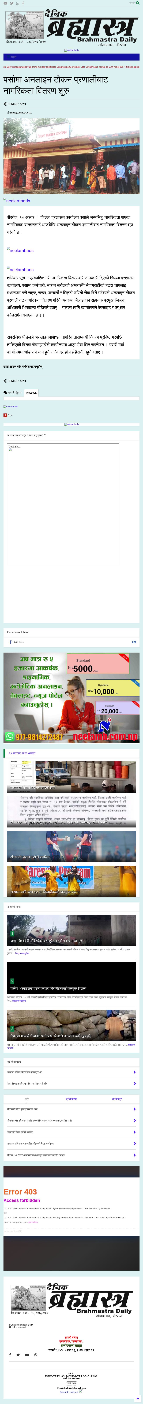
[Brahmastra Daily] (71, 46)
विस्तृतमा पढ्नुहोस (22, 953)
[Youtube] (5, 3)
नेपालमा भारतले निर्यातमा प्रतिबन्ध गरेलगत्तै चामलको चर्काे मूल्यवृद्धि (50, 1036)
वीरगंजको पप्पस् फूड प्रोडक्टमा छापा (32, 787)
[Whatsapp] (17, 3)
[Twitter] (12, 3)
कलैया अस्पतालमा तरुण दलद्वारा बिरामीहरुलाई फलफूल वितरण (48, 988)
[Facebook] (23, 3)
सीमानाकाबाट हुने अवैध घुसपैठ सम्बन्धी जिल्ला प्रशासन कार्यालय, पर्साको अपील (58, 822)
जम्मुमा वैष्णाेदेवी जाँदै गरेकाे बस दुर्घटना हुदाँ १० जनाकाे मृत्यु (46, 941)
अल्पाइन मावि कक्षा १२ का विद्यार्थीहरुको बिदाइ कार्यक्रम (44, 892)
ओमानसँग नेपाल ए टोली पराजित (29, 857)
